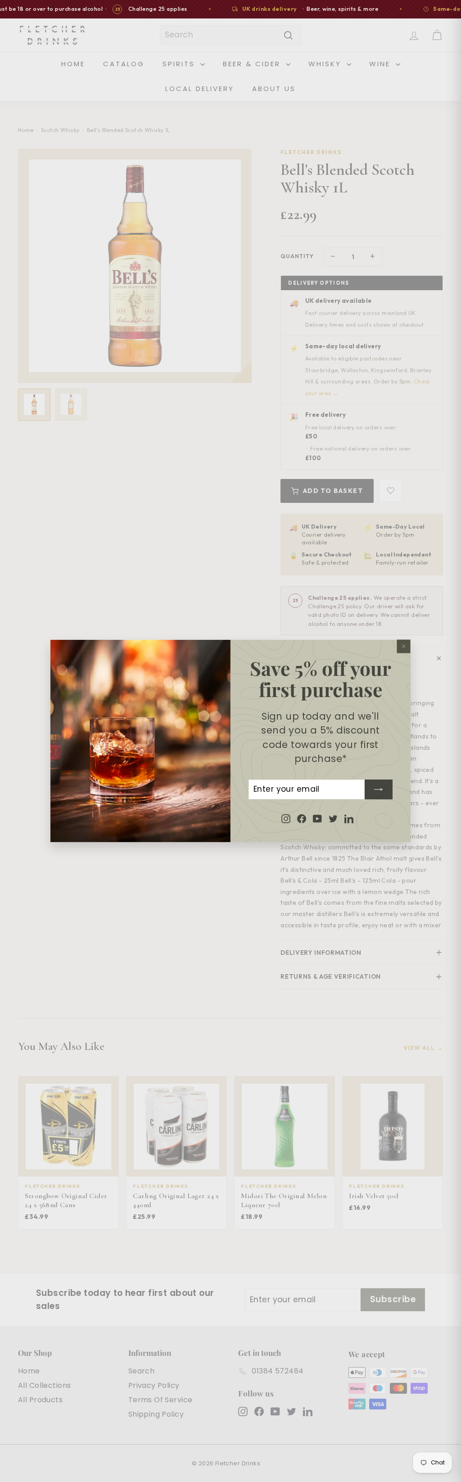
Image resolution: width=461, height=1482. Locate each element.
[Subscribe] (379, 789)
